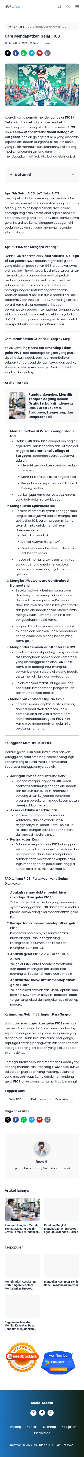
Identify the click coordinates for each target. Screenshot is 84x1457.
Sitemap (49, 1427)
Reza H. (42, 1162)
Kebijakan (69, 1427)
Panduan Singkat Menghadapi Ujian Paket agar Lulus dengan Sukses (61, 1229)
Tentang (14, 1427)
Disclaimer (42, 1433)
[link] (8, 53)
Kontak (32, 1427)
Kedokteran (38, 1099)
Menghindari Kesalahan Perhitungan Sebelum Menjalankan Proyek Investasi (20, 1285)
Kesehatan (62, 1099)
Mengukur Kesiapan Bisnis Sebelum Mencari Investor (61, 1283)
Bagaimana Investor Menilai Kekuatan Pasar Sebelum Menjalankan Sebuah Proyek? (20, 1326)
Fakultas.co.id (41, 1445)
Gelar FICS (15, 1099)
